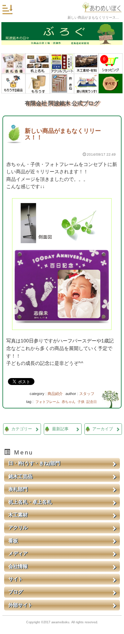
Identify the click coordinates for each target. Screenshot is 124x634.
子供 (81, 402)
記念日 (91, 402)
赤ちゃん (68, 402)
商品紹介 (55, 394)
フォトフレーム (47, 402)
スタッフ (86, 394)
